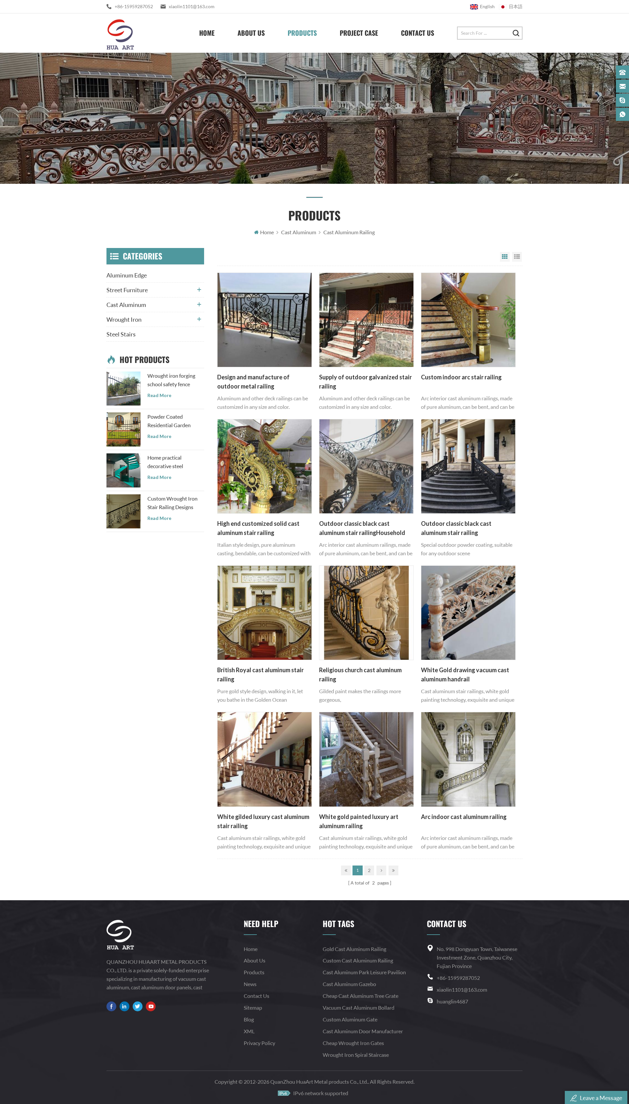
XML (249, 1031)
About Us (251, 33)
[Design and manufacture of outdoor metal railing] (264, 320)
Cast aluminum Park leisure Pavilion (364, 972)
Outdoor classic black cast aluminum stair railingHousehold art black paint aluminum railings (362, 528)
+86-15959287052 (134, 6)
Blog (249, 1019)
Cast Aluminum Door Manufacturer (363, 1031)
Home (207, 33)
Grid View (505, 257)
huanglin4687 (452, 1001)
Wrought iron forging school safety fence (171, 379)
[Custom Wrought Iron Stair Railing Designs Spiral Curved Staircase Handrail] (123, 511)
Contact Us (417, 33)
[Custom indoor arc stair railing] (468, 320)
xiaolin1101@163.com (192, 6)
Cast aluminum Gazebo (349, 984)
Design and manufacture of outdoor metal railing (253, 382)
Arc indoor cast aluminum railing (463, 816)
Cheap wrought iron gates (353, 1043)
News (250, 984)
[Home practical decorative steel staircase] (123, 470)
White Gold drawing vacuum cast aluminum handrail (465, 674)
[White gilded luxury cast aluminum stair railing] (264, 759)
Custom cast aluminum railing (358, 960)
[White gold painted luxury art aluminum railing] (366, 759)
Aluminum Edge (126, 275)
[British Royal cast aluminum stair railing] (264, 612)
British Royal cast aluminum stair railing (260, 674)
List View (517, 257)
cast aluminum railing (349, 232)
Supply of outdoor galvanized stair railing (365, 382)
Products (302, 33)
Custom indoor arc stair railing (461, 377)
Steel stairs (121, 334)
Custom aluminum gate (350, 1019)
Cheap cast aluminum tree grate (360, 996)
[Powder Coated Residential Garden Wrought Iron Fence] (123, 429)
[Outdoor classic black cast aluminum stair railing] (468, 466)
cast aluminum (298, 232)
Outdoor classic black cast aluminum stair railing (456, 528)
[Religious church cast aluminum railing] (366, 612)
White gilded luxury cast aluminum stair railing (263, 821)
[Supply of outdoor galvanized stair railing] (366, 320)
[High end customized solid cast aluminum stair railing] (264, 466)
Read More (159, 395)
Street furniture (127, 290)
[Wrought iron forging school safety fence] (123, 388)
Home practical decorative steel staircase (165, 462)
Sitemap (253, 1007)
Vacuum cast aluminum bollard (358, 1007)
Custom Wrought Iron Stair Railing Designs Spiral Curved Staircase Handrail (173, 503)
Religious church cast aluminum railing (360, 674)
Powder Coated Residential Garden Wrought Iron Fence (170, 421)
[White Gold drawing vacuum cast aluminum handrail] (468, 612)
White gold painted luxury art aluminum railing (358, 821)
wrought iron (124, 319)
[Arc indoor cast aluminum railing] (468, 759)
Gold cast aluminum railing (354, 949)
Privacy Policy (259, 1043)
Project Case (359, 33)
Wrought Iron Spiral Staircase (356, 1055)
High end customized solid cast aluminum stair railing (258, 528)
